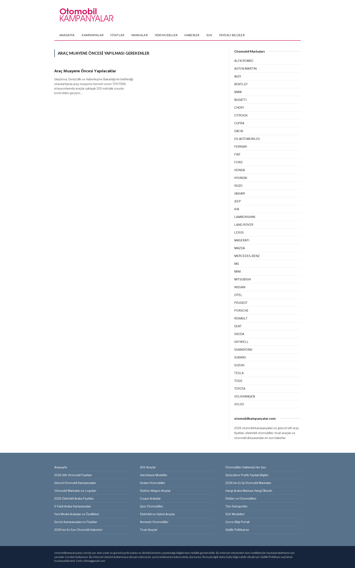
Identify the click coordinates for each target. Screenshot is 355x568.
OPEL (238, 295)
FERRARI (240, 146)
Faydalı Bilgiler (232, 35)
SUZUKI (239, 365)
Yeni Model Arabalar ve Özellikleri (76, 514)
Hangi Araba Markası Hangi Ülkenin (248, 490)
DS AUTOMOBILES (247, 139)
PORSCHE (241, 310)
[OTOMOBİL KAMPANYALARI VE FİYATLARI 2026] (86, 15)
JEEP (237, 201)
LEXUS (239, 232)
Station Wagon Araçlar (155, 490)
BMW (238, 92)
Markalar (139, 35)
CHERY (239, 107)
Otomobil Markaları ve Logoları (75, 490)
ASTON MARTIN (245, 68)
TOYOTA (239, 388)
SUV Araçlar (148, 467)
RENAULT (241, 318)
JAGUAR (239, 193)
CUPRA (239, 123)
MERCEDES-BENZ (247, 256)
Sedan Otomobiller (152, 483)
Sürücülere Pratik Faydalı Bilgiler (247, 475)
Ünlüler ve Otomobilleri (240, 498)
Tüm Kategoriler (236, 506)
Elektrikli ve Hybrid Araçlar (157, 514)
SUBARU (240, 357)
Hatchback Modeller (153, 475)
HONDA (239, 170)
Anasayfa (67, 35)
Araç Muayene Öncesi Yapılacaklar (85, 71)
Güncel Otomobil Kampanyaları (75, 483)
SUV (209, 35)
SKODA (239, 334)
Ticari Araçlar (149, 529)
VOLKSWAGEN (244, 396)
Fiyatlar (117, 35)
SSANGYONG (243, 349)
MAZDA (239, 248)
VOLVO (239, 404)
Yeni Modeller (166, 35)
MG (236, 263)
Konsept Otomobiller (154, 522)
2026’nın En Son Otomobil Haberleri (78, 529)
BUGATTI (240, 99)
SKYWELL (241, 341)
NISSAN (239, 287)
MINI (237, 271)
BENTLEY (241, 84)
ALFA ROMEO (243, 60)
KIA (236, 209)
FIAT (237, 154)
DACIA (238, 131)
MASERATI (241, 240)
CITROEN (240, 115)
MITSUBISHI (242, 279)
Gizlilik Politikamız (237, 529)
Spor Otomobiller (151, 506)
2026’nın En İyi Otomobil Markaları (248, 483)
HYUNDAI (240, 178)
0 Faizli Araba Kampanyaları (72, 506)
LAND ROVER (243, 224)
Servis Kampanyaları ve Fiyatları (75, 522)
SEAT (238, 326)
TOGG (238, 381)
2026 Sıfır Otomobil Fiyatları (73, 475)
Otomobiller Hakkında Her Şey (245, 467)
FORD (238, 162)
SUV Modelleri (234, 514)
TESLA (239, 373)
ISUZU (238, 185)
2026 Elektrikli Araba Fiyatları (74, 498)
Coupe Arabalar (150, 498)
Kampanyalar (93, 35)
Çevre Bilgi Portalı (237, 522)
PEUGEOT (241, 302)
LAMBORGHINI (244, 217)
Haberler (191, 35)
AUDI (237, 76)
